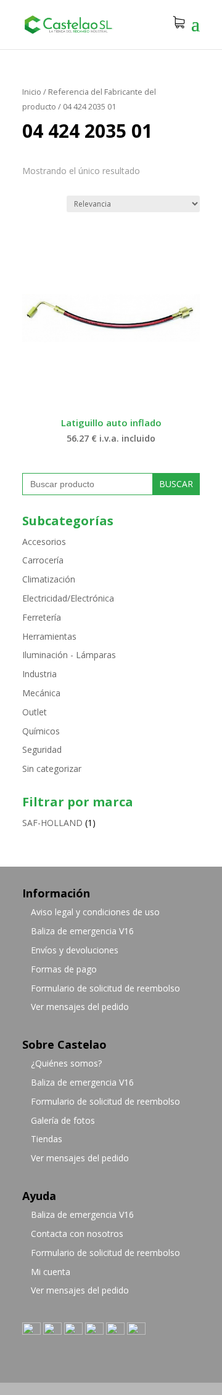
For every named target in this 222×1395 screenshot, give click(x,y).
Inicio (31, 91)
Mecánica (41, 693)
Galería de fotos (63, 1120)
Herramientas (49, 636)
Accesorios (44, 541)
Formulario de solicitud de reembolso (105, 988)
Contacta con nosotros (77, 1233)
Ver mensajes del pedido (80, 1006)
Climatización (48, 579)
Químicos (41, 731)
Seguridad (42, 749)
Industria (39, 674)
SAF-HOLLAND (52, 823)
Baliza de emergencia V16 (82, 931)
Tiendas (46, 1139)
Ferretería (41, 617)
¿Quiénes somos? (66, 1063)
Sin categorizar (51, 768)
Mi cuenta (50, 1272)
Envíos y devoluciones (74, 950)
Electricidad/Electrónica (68, 598)
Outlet (34, 712)
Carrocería (43, 560)
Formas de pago (64, 969)
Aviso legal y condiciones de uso (95, 912)
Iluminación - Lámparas (69, 655)
